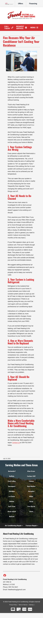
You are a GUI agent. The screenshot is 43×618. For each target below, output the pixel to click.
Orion (31, 501)
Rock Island (12, 511)
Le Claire (12, 496)
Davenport (11, 486)
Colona (31, 481)
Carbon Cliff (31, 476)
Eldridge (12, 491)
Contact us (16, 443)
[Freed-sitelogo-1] (21, 9)
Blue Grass (31, 471)
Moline (11, 501)
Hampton (31, 491)
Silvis (31, 511)
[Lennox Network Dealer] (10, 3)
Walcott (11, 516)
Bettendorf (11, 471)
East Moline (31, 486)
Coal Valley (12, 481)
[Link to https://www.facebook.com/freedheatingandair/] (5, 575)
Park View (11, 506)
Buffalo (11, 476)
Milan (31, 496)
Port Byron (31, 506)
